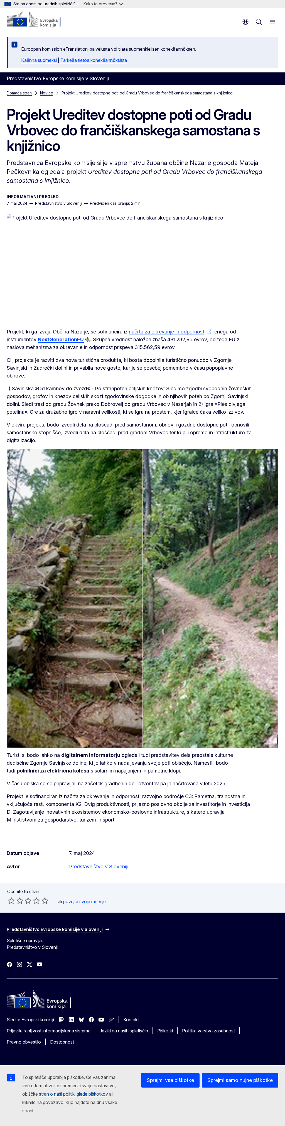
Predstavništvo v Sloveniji (98, 866)
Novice (46, 93)
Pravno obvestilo (24, 1042)
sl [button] (245, 22)
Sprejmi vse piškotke (170, 1080)
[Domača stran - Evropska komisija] (40, 19)
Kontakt (131, 1019)
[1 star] (11, 900)
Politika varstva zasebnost (208, 1031)
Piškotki (165, 1031)
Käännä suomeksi (39, 60)
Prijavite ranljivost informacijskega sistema (48, 1031)
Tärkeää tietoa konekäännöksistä (93, 60)
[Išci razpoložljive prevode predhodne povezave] (87, 340)
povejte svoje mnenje (84, 901)
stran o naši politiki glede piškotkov (73, 1094)
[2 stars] (15, 900)
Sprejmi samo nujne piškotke (240, 1080)
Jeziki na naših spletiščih (124, 1031)
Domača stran (19, 93)
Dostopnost (62, 1042)
